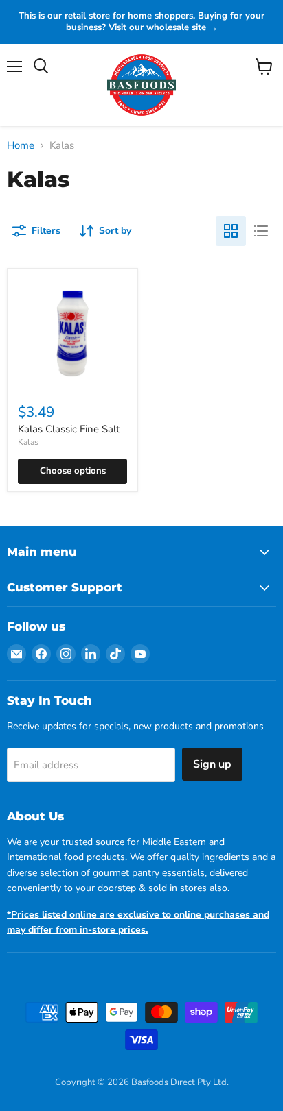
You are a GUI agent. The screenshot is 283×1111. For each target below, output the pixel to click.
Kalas (28, 442)
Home (20, 145)
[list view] (261, 231)
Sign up (212, 764)
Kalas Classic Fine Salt (69, 429)
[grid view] (231, 231)
